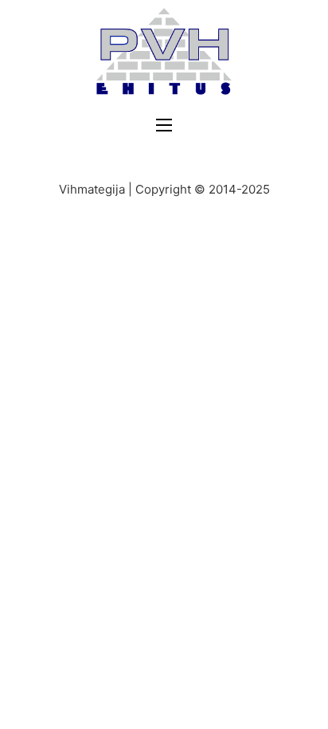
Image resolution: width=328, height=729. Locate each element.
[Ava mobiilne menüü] (164, 125)
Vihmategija (92, 189)
